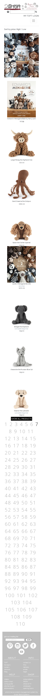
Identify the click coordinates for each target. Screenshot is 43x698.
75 (33, 545)
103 (16, 602)
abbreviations (9, 688)
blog (5, 672)
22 (25, 452)
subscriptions (28, 679)
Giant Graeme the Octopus (21, 202)
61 (16, 524)
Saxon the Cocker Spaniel (21, 244)
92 (8, 581)
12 (8, 438)
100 (10, 595)
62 (25, 524)
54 (25, 509)
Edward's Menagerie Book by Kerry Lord (21, 120)
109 (27, 616)
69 (16, 538)
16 (8, 445)
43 (33, 488)
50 (25, 502)
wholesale (26, 686)
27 (33, 460)
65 (16, 531)
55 (33, 509)
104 (27, 602)
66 (25, 531)
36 (8, 481)
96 (8, 588)
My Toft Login (31, 16)
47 (33, 495)
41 (16, 488)
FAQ (24, 665)
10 (22, 431)
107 (33, 609)
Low (24, 29)
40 (8, 488)
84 (8, 566)
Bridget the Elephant (21, 329)
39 (33, 481)
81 (16, 559)
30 (25, 467)
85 (16, 566)
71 (33, 538)
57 (16, 517)
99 (33, 588)
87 (33, 566)
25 (16, 460)
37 (16, 481)
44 (8, 495)
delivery (26, 667)
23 (33, 452)
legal (25, 672)
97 (16, 588)
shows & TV (27, 684)
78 (25, 552)
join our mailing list (11, 637)
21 (16, 452)
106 (21, 609)
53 (16, 509)
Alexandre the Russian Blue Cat (22, 371)
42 (25, 488)
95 (33, 581)
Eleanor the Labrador (21, 413)
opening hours (28, 688)
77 (16, 552)
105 (10, 609)
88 (8, 574)
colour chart (8, 681)
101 (21, 595)
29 (16, 467)
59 (33, 517)
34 (25, 474)
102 (33, 595)
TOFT (6, 662)
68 (8, 538)
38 (25, 481)
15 (33, 438)
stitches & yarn (9, 686)
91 (33, 574)
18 (25, 445)
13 (16, 438)
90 (25, 574)
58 (25, 517)
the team (7, 665)
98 (25, 588)
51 (33, 502)
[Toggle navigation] (33, 20)
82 (25, 559)
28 (8, 467)
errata (25, 669)
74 (25, 545)
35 (33, 474)
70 (25, 538)
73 (16, 545)
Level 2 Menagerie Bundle (21, 286)
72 (8, 545)
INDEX (25, 681)
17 (16, 445)
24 (8, 460)
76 (8, 552)
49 (16, 502)
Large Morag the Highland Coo (21, 161)
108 (16, 616)
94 (25, 581)
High (18, 29)
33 (16, 474)
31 (33, 467)
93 (16, 581)
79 (33, 552)
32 (8, 474)
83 (33, 559)
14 (25, 438)
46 (25, 495)
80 (8, 559)
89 (16, 574)
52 (8, 509)
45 (16, 495)
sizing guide (8, 684)
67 (33, 531)
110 (20, 624)
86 (25, 566)
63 (33, 524)
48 (8, 502)
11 (31, 431)
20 (8, 452)
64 (8, 531)
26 (25, 460)
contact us (27, 662)
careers (6, 667)
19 (33, 445)
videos (6, 679)
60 (8, 524)
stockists (7, 669)
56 (8, 517)
